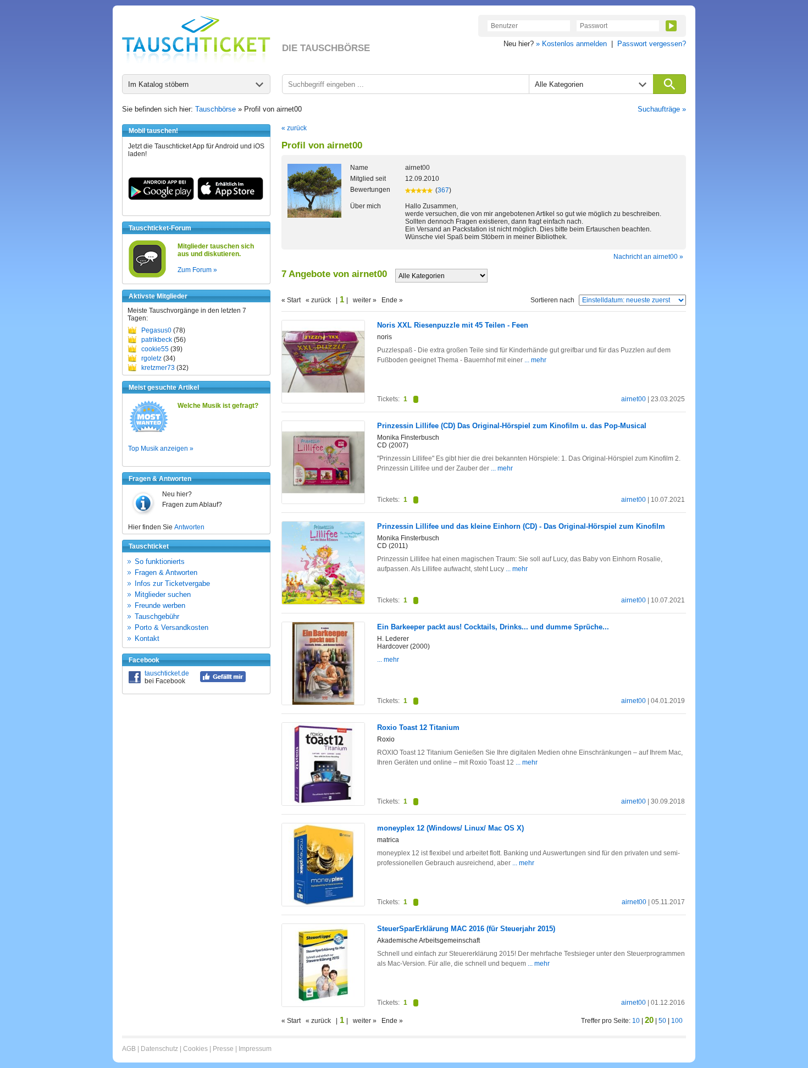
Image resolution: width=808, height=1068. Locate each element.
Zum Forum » (197, 270)
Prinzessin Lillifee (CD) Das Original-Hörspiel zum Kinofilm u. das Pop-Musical (511, 426)
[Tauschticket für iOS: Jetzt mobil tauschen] (230, 198)
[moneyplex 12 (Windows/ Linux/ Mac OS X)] (323, 903)
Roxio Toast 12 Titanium (418, 727)
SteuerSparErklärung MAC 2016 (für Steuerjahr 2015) (466, 929)
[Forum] (147, 276)
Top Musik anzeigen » (160, 448)
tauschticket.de (167, 673)
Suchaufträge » (662, 109)
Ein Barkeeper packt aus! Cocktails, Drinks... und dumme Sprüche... (493, 627)
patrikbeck (156, 340)
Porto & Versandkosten (171, 627)
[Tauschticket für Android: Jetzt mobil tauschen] (161, 198)
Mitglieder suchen (163, 594)
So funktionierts (160, 561)
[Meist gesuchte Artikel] (148, 431)
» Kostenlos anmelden (571, 44)
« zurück (294, 128)
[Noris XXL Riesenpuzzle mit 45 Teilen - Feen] (323, 401)
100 (677, 1021)
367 (443, 190)
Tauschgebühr (157, 616)
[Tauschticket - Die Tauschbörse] (196, 39)
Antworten (189, 527)
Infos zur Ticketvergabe (172, 583)
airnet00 (633, 399)
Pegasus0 (156, 330)
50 (662, 1021)
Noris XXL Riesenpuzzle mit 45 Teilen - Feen (452, 325)
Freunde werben (160, 605)
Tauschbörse (215, 109)
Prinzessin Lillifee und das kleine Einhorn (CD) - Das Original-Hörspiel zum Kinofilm (521, 526)
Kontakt (147, 638)
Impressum (255, 1049)
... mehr (535, 360)
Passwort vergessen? (651, 44)
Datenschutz (159, 1049)
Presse (223, 1049)
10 (636, 1021)
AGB (129, 1049)
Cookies (195, 1049)
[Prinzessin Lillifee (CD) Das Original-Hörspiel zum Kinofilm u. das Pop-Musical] (323, 501)
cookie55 (155, 349)
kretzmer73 (158, 368)
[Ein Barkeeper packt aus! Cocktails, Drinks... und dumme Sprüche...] (323, 702)
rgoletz (151, 358)
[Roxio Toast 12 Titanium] (323, 803)
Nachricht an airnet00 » (648, 257)
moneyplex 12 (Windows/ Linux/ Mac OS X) (450, 828)
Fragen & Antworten (166, 572)
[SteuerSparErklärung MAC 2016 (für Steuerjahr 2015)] (323, 1004)
